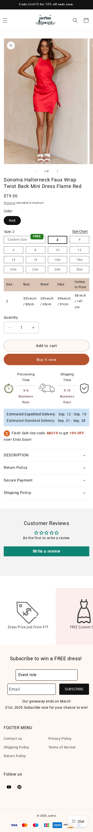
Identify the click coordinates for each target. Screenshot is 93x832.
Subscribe (74, 689)
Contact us (13, 739)
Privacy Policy (60, 739)
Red (12, 220)
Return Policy (15, 756)
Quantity (11, 317)
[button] (75, 20)
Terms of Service (62, 747)
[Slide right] (57, 171)
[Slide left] (35, 171)
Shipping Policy (16, 747)
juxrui (52, 815)
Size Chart (80, 231)
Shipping (9, 202)
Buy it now (46, 359)
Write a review (46, 551)
